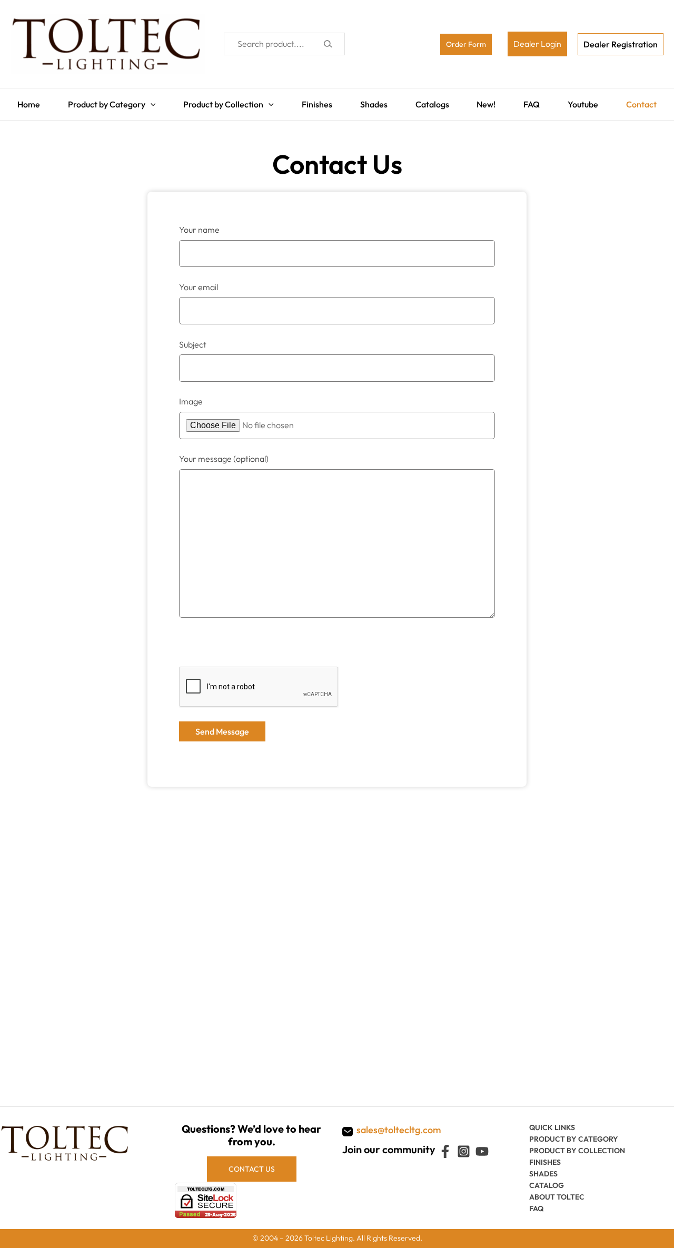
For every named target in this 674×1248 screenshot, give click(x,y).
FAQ (535, 101)
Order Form (466, 44)
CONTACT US (252, 1169)
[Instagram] (463, 1151)
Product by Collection (220, 101)
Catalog (546, 1185)
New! (488, 101)
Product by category (573, 1139)
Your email (198, 281)
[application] (145, 101)
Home (22, 101)
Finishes (314, 101)
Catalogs (433, 101)
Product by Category (101, 101)
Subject (192, 339)
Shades (372, 101)
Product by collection (577, 1150)
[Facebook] (445, 1151)
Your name (199, 224)
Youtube (588, 101)
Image (191, 396)
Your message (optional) (224, 453)
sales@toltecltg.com (398, 1130)
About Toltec (556, 1197)
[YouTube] (482, 1151)
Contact (648, 101)
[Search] (327, 44)
